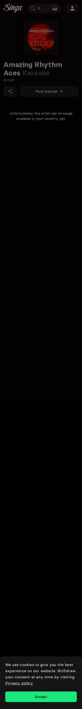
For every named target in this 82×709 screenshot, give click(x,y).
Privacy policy (19, 683)
